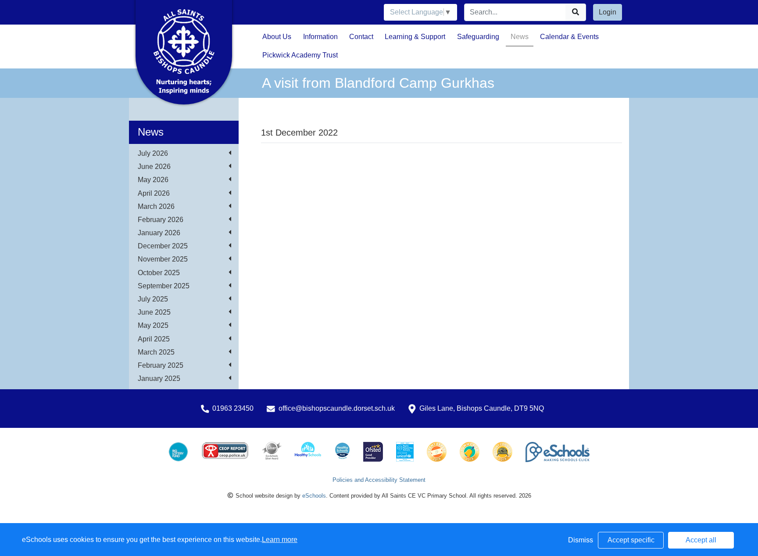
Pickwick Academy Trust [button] (300, 55)
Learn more (279, 539)
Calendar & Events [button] (569, 36)
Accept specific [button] (631, 540)
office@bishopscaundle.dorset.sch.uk (337, 408)
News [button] (520, 36)
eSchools (314, 495)
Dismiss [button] (580, 540)
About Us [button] (276, 36)
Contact (361, 36)
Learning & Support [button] (415, 36)
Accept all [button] (701, 540)
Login (607, 12)
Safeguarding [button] (478, 36)
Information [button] (320, 36)
